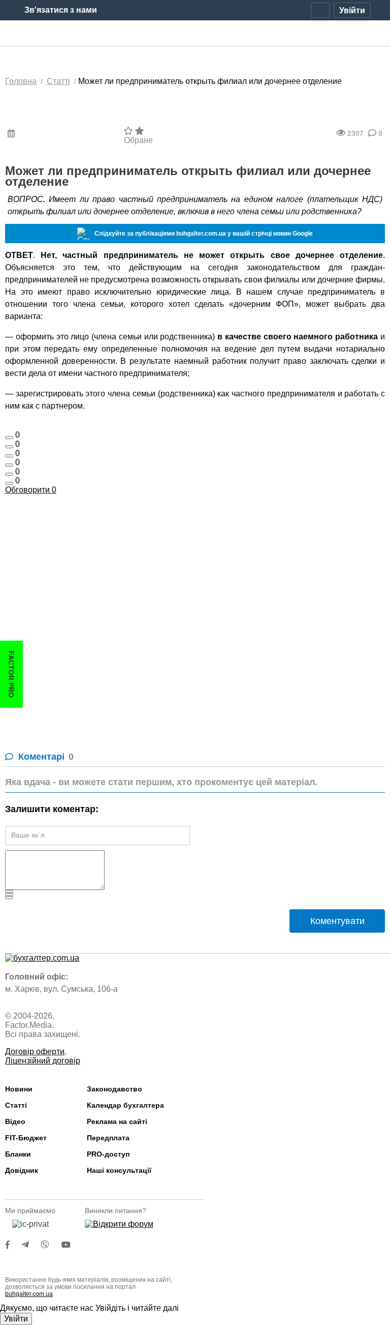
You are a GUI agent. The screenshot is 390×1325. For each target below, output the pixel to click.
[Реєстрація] (320, 10)
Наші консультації (119, 1170)
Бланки (18, 1154)
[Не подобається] (9, 483)
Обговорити (30, 489)
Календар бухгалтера (125, 1105)
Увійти (16, 1318)
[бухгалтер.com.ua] (195, 33)
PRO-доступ (108, 1154)
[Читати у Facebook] (14, 1245)
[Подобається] (9, 437)
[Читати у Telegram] (31, 1245)
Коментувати (337, 921)
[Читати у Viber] (51, 1245)
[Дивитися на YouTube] (71, 1245)
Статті (16, 1105)
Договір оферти (34, 1051)
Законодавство (114, 1089)
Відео (15, 1121)
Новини (18, 1089)
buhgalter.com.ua (29, 1294)
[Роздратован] (9, 474)
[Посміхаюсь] (9, 446)
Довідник (21, 1170)
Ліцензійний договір (42, 1060)
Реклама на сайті (117, 1121)
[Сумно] (9, 465)
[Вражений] (9, 455)
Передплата (108, 1138)
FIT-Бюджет (26, 1138)
